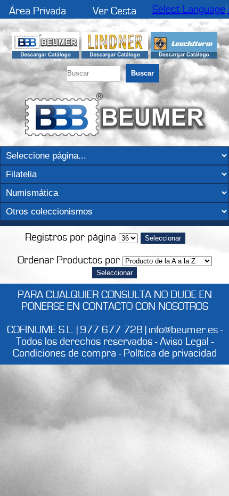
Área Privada (37, 11)
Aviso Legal (184, 342)
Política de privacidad (170, 353)
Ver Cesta (114, 11)
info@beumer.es (183, 330)
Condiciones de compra (64, 353)
